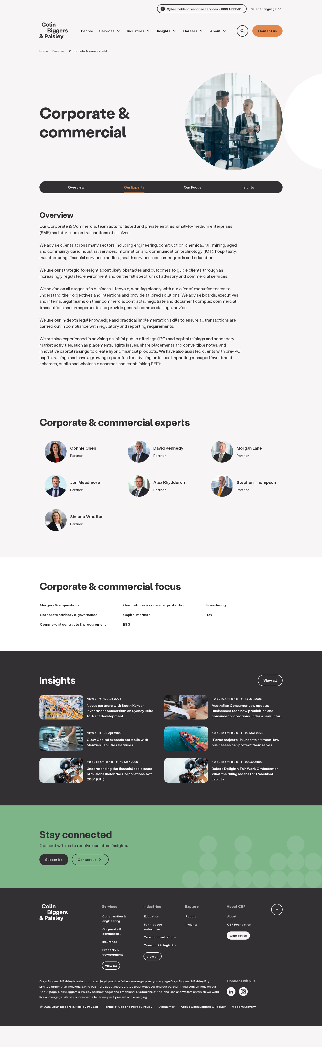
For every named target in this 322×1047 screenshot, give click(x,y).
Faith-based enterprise (153, 926)
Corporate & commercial (112, 931)
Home (43, 51)
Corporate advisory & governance (68, 614)
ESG (126, 624)
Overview (76, 187)
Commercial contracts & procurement (73, 624)
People (191, 916)
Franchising (216, 605)
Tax (209, 614)
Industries (135, 30)
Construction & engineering (114, 918)
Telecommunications (160, 937)
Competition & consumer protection (154, 605)
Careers (190, 30)
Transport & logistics (160, 945)
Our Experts (134, 187)
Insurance (109, 942)
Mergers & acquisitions (59, 605)
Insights (163, 30)
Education (151, 916)
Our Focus (192, 187)
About (215, 30)
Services (107, 30)
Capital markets (136, 614)
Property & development (112, 952)
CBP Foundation (239, 924)
